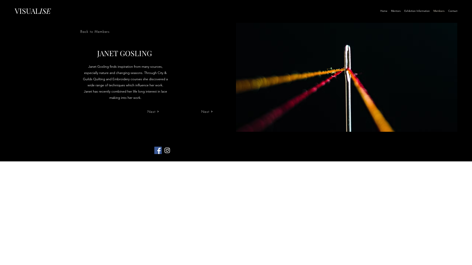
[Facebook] (158, 150)
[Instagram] (167, 150)
